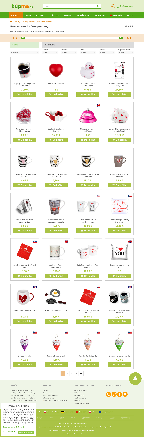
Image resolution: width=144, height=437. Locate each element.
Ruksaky (41, 15)
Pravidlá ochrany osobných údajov (89, 427)
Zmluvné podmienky (106, 427)
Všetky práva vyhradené (80, 423)
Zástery (55, 15)
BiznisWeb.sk (78, 434)
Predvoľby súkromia (54, 430)
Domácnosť (83, 15)
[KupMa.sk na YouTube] (125, 396)
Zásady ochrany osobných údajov (71, 430)
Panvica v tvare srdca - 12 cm (56, 310)
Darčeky (16, 15)
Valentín (117, 15)
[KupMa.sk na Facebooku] (119, 396)
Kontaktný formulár (48, 393)
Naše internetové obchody (50, 395)
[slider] (23, 38)
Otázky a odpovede (48, 398)
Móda (28, 15)
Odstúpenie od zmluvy (80, 398)
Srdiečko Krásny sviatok (56, 356)
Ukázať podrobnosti (9, 431)
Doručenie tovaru (79, 395)
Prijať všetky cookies (26, 432)
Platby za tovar (78, 393)
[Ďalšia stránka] (81, 373)
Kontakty (45, 390)
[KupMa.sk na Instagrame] (108, 396)
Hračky (68, 15)
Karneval (100, 15)
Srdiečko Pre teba (24, 356)
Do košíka (26, 94)
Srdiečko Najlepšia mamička (119, 356)
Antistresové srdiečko (56, 83)
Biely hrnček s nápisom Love (24, 310)
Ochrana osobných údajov (81, 403)
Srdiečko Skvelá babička (88, 356)
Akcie (130, 15)
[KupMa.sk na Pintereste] (114, 396)
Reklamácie (77, 400)
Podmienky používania (88, 430)
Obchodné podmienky (80, 390)
